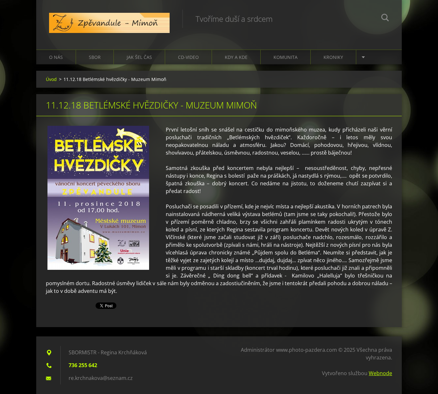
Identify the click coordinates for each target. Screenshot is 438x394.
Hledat (385, 18)
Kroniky (333, 57)
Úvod (51, 79)
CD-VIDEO (188, 57)
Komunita (286, 57)
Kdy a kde (236, 57)
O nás (56, 57)
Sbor (95, 57)
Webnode (380, 373)
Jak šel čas (139, 57)
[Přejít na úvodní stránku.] (109, 18)
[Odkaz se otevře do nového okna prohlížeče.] (98, 198)
